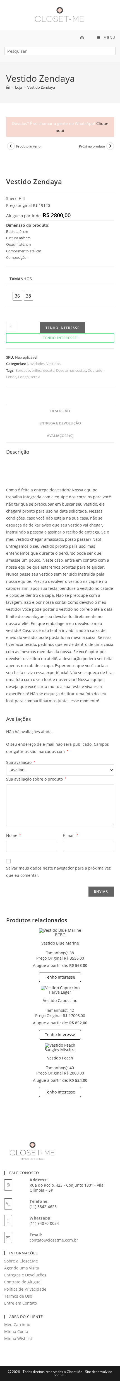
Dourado (95, 370)
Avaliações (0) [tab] (60, 435)
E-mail (70, 835)
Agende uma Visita (21, 1268)
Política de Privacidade (25, 1289)
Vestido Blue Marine (60, 943)
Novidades (36, 363)
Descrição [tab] (60, 411)
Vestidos (53, 363)
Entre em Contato (20, 1303)
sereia (35, 376)
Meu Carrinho (17, 1324)
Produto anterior (29, 146)
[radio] (17, 296)
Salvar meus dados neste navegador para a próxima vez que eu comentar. (58, 871)
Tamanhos (20, 278)
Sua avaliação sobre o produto (36, 779)
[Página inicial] (8, 87)
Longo (23, 376)
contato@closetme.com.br (54, 1240)
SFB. (63, 1375)
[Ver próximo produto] (110, 146)
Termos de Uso (18, 1296)
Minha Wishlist (18, 1338)
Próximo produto (92, 146)
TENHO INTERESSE (62, 327)
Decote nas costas (71, 370)
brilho (36, 370)
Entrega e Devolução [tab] (60, 423)
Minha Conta (16, 1331)
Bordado (22, 370)
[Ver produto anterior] (11, 146)
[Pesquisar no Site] (60, 53)
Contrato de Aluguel (23, 1282)
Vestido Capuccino (60, 1000)
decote (48, 370)
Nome (13, 835)
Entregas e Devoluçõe (24, 1275)
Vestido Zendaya (41, 87)
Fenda (11, 376)
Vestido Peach (60, 1058)
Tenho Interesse (60, 977)
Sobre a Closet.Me (21, 1261)
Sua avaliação (20, 762)
